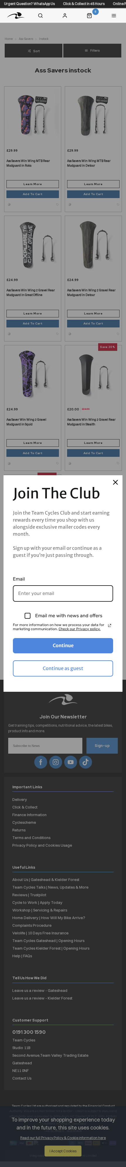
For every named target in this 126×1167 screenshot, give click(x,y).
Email (19, 579)
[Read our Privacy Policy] (109, 625)
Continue (63, 645)
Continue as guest (63, 668)
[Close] (115, 482)
